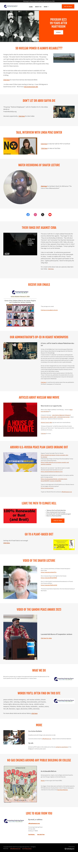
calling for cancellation (62, 747)
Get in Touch (68, 6)
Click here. (51, 269)
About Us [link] (38, 6)
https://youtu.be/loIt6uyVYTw (48, 572)
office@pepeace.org (67, 492)
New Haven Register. (62, 789)
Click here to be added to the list (49, 310)
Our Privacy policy (26, 848)
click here (34, 713)
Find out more (57, 520)
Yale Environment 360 (31, 87)
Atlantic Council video (46, 422)
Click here (6, 80)
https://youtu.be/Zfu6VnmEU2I (49, 585)
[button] (46, 7)
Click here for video (46, 638)
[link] (11, 6)
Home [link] (31, 6)
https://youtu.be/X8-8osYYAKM (49, 577)
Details (58, 32)
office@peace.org (46, 738)
